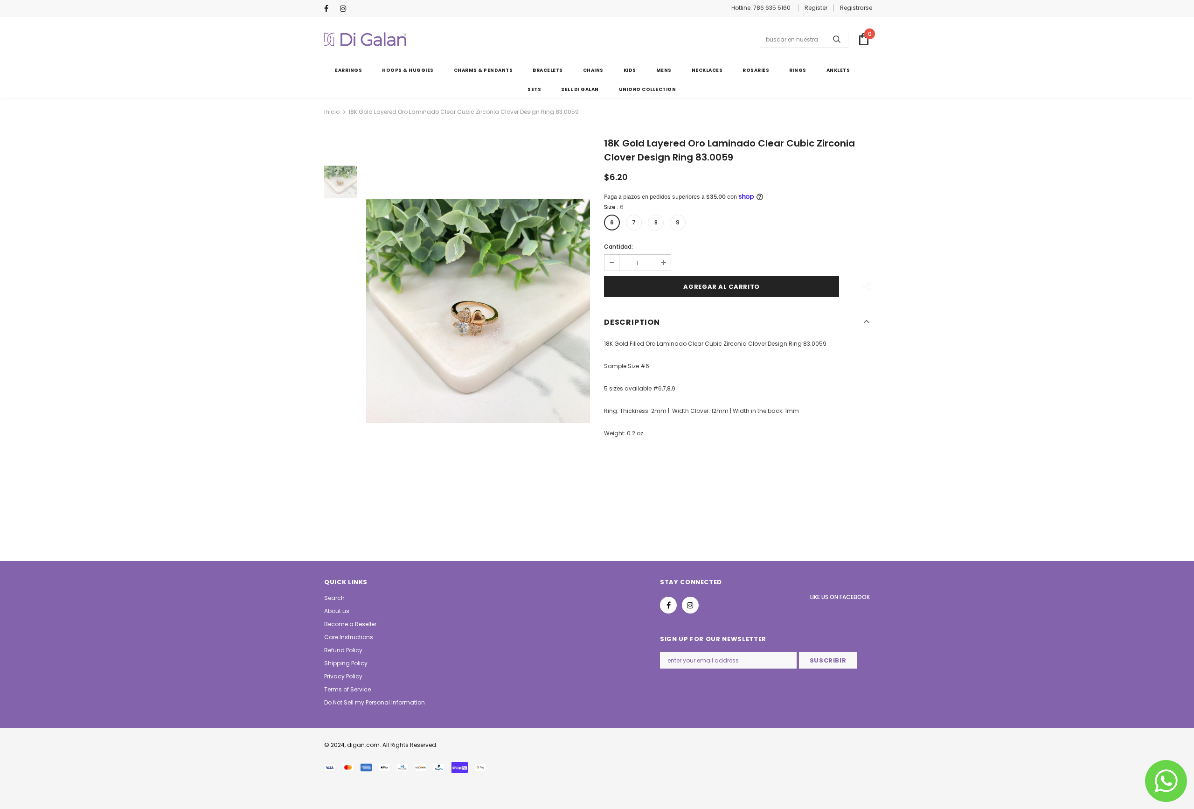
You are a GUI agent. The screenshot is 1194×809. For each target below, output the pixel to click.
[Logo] (365, 39)
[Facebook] (330, 9)
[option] (478, 311)
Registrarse (856, 8)
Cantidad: (618, 247)
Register (816, 8)
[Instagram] (346, 9)
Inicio (332, 112)
